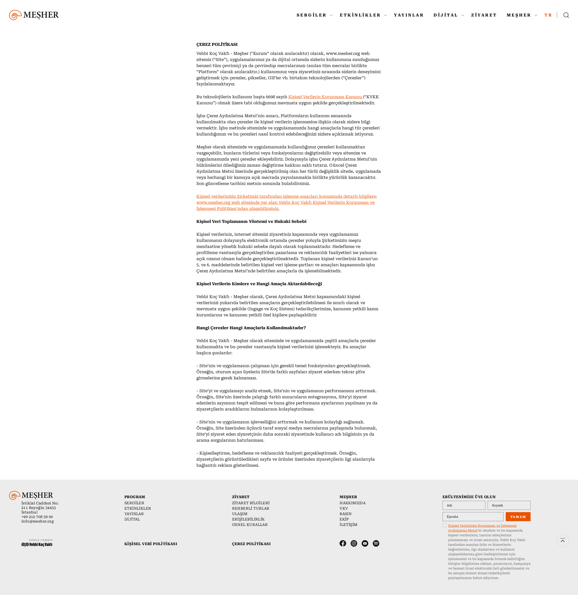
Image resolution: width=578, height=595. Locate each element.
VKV (344, 508)
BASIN (346, 514)
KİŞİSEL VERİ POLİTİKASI (150, 544)
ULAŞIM (239, 514)
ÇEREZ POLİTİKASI (251, 544)
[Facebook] (343, 543)
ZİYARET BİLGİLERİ (251, 503)
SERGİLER (313, 15)
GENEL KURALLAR (250, 525)
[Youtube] (365, 543)
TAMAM (518, 517)
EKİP (344, 519)
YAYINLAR (409, 15)
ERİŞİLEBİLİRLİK (248, 519)
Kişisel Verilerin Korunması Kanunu (325, 96)
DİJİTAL (447, 15)
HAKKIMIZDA (353, 503)
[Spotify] (376, 543)
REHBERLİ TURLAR (251, 508)
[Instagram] (354, 543)
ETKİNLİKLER (361, 15)
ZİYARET (484, 15)
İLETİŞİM (348, 525)
